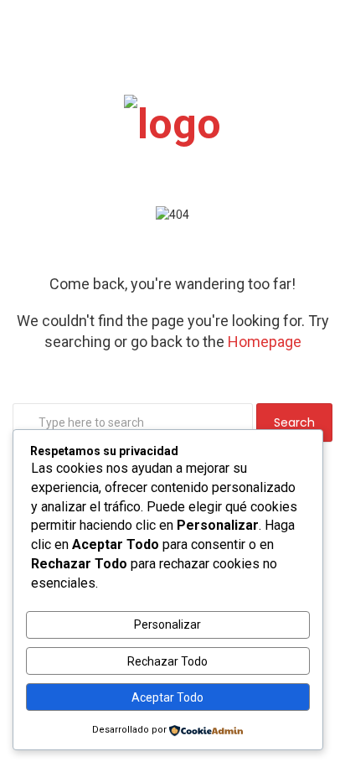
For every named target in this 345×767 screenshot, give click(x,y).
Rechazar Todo (167, 661)
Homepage (264, 341)
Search (294, 422)
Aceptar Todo (167, 697)
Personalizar (167, 624)
